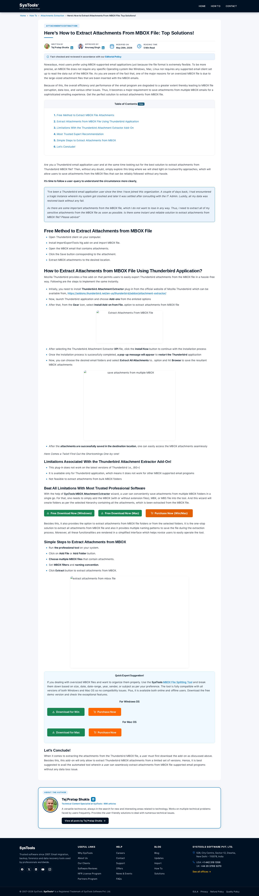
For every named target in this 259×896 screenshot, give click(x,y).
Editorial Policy (113, 56)
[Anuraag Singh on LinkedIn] (103, 48)
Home (202, 6)
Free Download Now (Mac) (122, 513)
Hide (141, 104)
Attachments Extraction (52, 15)
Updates (159, 858)
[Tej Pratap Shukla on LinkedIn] (72, 48)
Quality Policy (233, 891)
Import (158, 863)
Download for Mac (68, 732)
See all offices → (202, 871)
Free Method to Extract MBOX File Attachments (85, 115)
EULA (195, 891)
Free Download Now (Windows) (71, 513)
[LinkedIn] (36, 869)
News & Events (124, 873)
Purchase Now (106, 711)
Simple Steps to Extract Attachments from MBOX (86, 140)
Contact (231, 6)
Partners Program (87, 878)
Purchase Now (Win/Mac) (171, 513)
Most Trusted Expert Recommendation (80, 134)
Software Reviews (87, 868)
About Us (83, 858)
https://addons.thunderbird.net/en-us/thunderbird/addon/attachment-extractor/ (117, 293)
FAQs (119, 878)
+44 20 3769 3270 (211, 866)
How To (215, 6)
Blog (156, 853)
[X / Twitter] (29, 869)
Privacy (204, 891)
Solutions (159, 873)
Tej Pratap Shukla (60, 47)
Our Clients (84, 863)
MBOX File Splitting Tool (177, 682)
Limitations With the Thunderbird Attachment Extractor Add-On (95, 127)
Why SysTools (85, 853)
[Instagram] (49, 869)
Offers (119, 868)
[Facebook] (22, 869)
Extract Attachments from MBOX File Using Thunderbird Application (98, 121)
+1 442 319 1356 (211, 862)
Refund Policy (217, 891)
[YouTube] (43, 869)
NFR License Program (89, 873)
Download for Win (67, 711)
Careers (120, 853)
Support (120, 863)
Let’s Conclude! (66, 146)
